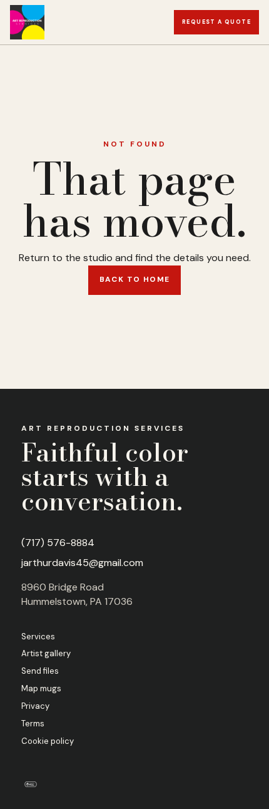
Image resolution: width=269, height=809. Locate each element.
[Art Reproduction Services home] (27, 22)
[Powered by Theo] (30, 784)
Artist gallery (46, 653)
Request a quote (216, 22)
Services (38, 636)
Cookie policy (47, 741)
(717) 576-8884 (57, 542)
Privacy (35, 706)
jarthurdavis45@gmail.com (82, 562)
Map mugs (41, 688)
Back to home (134, 279)
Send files (40, 671)
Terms (32, 723)
